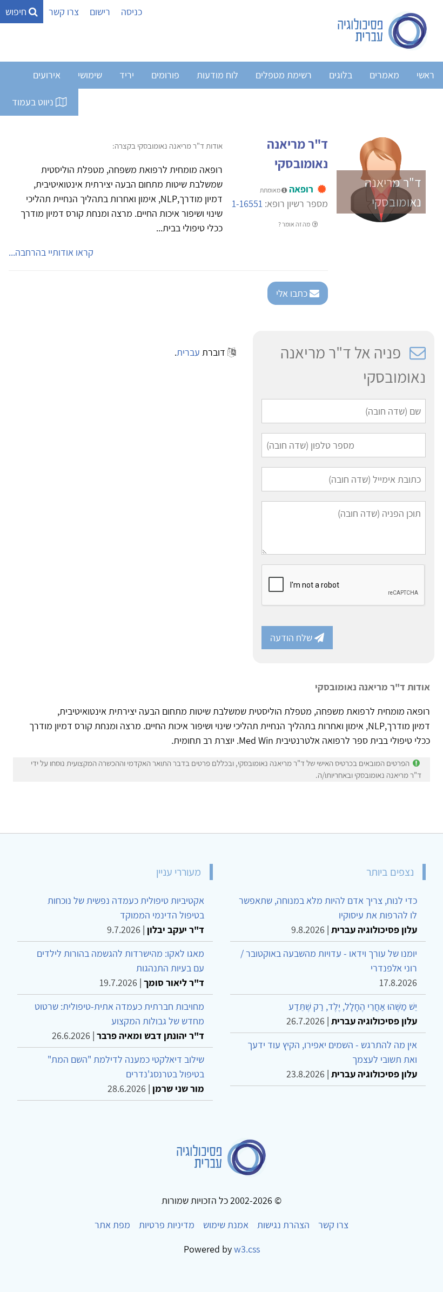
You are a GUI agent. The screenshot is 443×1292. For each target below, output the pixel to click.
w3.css (247, 1249)
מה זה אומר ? (294, 224)
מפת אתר (112, 1224)
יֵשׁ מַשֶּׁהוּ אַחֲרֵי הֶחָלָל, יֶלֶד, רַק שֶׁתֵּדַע (352, 1006)
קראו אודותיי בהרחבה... (51, 252)
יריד (126, 75)
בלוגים (340, 75)
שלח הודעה (292, 637)
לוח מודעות (217, 75)
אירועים (47, 75)
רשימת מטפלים (284, 75)
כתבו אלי (293, 293)
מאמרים (384, 75)
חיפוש (17, 11)
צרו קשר (64, 11)
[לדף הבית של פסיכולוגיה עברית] (383, 31)
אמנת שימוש (226, 1224)
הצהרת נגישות (283, 1224)
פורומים (165, 75)
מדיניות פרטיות (166, 1224)
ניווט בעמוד (34, 102)
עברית (188, 352)
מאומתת (270, 190)
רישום (100, 11)
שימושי (90, 75)
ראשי (425, 75)
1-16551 (247, 203)
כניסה (131, 11)
